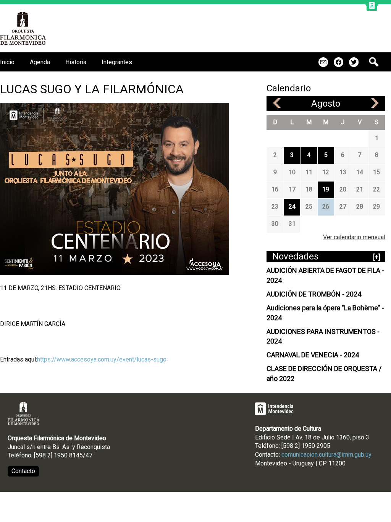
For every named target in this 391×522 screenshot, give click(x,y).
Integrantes (117, 62)
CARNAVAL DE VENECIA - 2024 (313, 355)
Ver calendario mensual (354, 237)
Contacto (23, 471)
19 (325, 189)
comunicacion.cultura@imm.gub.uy (326, 454)
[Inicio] (23, 28)
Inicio (7, 62)
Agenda (40, 62)
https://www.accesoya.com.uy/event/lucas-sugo (101, 359)
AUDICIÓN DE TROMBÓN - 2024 (314, 294)
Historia (75, 62)
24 (292, 206)
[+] (376, 257)
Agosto (325, 103)
